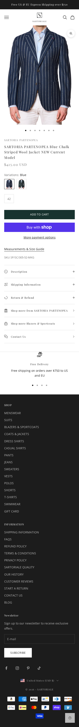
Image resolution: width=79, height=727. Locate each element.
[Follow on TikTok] (39, 668)
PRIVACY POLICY (15, 560)
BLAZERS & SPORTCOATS (21, 427)
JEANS (8, 462)
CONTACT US (13, 595)
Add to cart (39, 214)
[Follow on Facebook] (6, 668)
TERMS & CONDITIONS (20, 553)
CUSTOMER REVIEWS (18, 581)
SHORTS (10, 490)
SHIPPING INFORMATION (21, 532)
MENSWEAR (12, 413)
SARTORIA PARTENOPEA (21, 140)
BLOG (8, 602)
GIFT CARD (11, 511)
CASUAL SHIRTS (15, 448)
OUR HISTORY (14, 574)
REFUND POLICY (15, 546)
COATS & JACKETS (16, 434)
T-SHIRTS (10, 497)
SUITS (8, 420)
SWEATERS (11, 469)
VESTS (8, 476)
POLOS (9, 483)
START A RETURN (16, 588)
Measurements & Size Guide (24, 249)
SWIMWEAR (12, 504)
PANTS (8, 455)
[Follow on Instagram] (17, 668)
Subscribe (18, 653)
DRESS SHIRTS (14, 441)
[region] (39, 365)
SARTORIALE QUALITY (19, 567)
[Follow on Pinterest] (28, 668)
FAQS (8, 539)
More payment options (40, 237)
